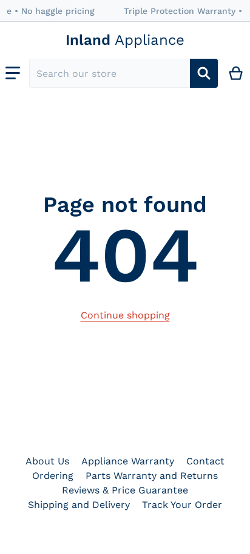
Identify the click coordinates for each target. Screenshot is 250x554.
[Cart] (236, 73)
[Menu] (12, 73)
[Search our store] (204, 73)
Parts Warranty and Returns (152, 475)
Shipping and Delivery (79, 504)
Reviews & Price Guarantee (125, 490)
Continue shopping (125, 315)
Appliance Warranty (127, 461)
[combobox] (109, 73)
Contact (205, 461)
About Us (47, 461)
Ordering (52, 475)
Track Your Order (182, 504)
